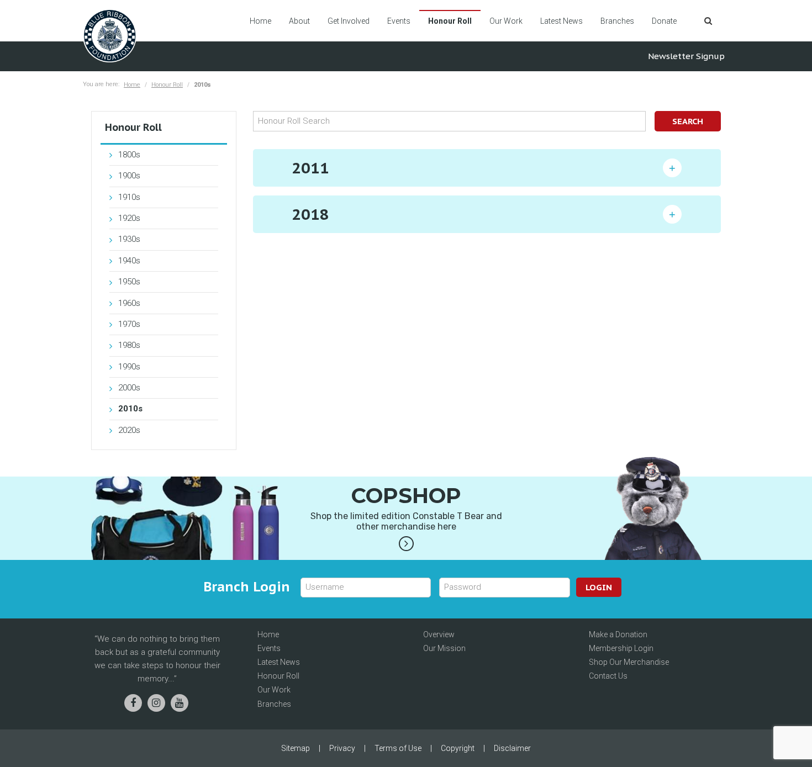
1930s (129, 239)
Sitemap (295, 748)
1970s (129, 324)
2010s (130, 409)
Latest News (561, 21)
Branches (617, 21)
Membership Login (621, 648)
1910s (129, 197)
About (299, 21)
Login (599, 587)
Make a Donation (618, 634)
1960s (129, 303)
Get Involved (349, 21)
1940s (129, 261)
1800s (129, 155)
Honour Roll (450, 21)
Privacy (342, 748)
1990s (129, 367)
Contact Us (608, 675)
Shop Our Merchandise (629, 662)
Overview (439, 634)
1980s (129, 345)
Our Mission (444, 648)
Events (398, 21)
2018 (310, 214)
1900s (129, 176)
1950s (129, 282)
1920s (129, 218)
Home (260, 21)
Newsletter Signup (686, 56)
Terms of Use (398, 748)
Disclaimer (512, 748)
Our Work (506, 21)
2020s (129, 430)
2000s (129, 388)
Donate (664, 21)
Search (687, 121)
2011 (310, 167)
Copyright (457, 748)
